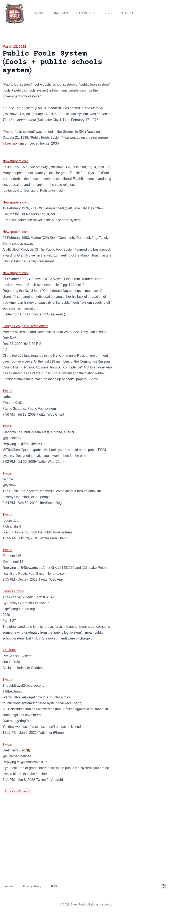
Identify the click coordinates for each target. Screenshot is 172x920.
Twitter (7, 391)
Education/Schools (17, 791)
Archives (60, 13)
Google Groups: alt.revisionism (25, 326)
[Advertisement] (143, 68)
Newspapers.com (16, 161)
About (40, 13)
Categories (85, 13)
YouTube (9, 650)
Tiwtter (7, 744)
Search (127, 13)
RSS (54, 886)
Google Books (13, 591)
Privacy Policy (32, 886)
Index (108, 13)
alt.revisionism (13, 143)
